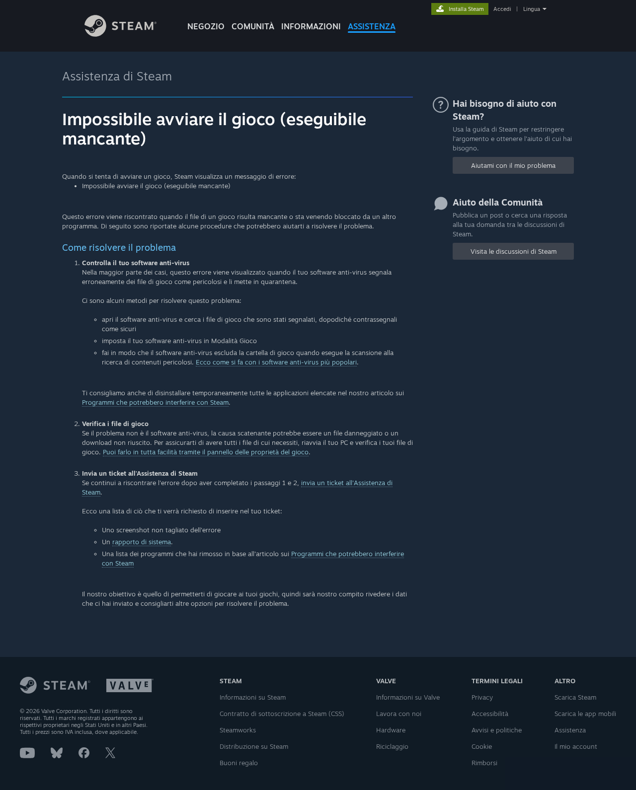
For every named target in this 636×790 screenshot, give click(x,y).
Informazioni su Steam (253, 697)
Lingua (531, 8)
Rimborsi (484, 763)
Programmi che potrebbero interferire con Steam (155, 402)
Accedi (502, 8)
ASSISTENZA (372, 26)
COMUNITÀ (253, 26)
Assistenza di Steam (117, 76)
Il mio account (576, 746)
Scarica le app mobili (585, 714)
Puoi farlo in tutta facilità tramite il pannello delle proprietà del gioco (206, 452)
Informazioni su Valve (408, 697)
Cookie (482, 746)
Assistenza (570, 730)
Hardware (390, 730)
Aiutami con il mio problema (513, 165)
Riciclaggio (392, 746)
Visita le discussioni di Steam (513, 251)
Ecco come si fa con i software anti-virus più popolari (276, 362)
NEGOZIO (206, 26)
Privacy (482, 697)
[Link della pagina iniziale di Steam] (120, 34)
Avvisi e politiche (497, 730)
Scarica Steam (575, 697)
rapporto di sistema (141, 542)
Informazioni (311, 26)
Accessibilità (490, 714)
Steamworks (238, 730)
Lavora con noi (398, 714)
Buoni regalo (239, 763)
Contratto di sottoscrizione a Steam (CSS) (282, 714)
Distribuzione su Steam (254, 746)
